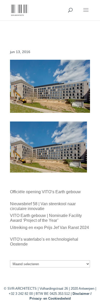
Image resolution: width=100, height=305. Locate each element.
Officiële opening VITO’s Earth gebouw (45, 192)
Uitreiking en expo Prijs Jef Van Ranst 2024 (49, 227)
